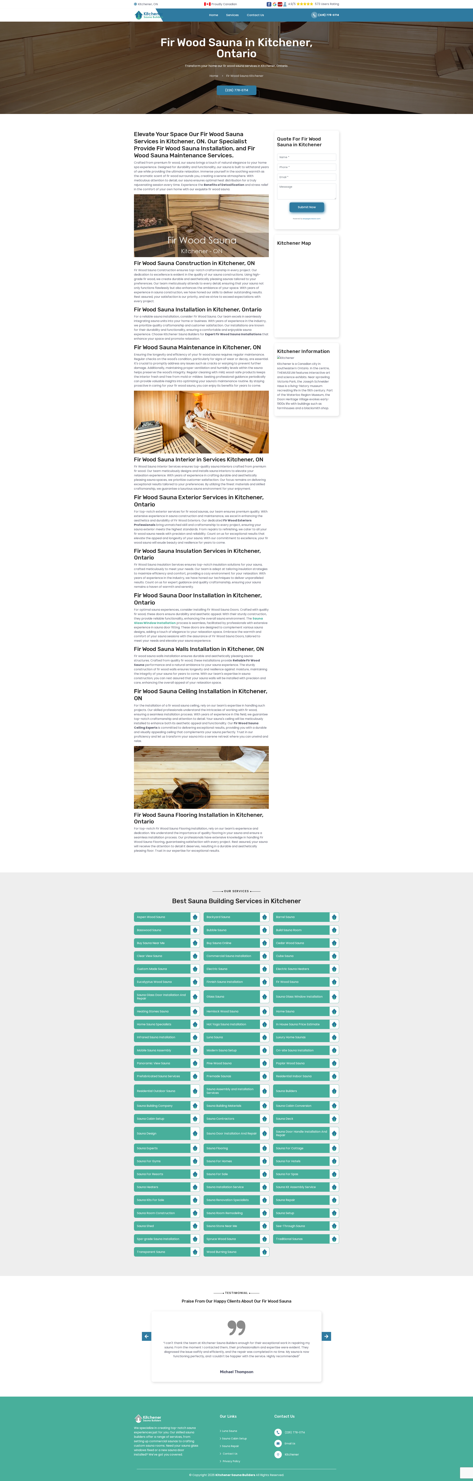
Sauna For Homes (219, 1161)
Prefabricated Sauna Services (158, 1076)
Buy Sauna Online (219, 943)
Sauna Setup (285, 1213)
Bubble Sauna (216, 930)
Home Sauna (285, 1011)
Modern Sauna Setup (222, 1050)
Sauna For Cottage (289, 1148)
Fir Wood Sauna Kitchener (244, 76)
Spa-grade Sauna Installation (158, 1239)
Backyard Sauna (218, 917)
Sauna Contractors (220, 1119)
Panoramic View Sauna (153, 1063)
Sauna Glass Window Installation (299, 996)
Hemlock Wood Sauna (222, 1011)
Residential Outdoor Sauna (156, 1091)
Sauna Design (146, 1133)
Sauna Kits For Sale (150, 1200)
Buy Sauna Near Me (151, 943)
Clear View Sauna (149, 956)
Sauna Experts (147, 1148)
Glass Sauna (215, 996)
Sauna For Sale (217, 1174)
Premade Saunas (219, 1076)
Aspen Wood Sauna (151, 917)
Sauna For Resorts (150, 1174)
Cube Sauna (284, 956)
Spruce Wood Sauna (221, 1239)
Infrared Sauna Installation (156, 1037)
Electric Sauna (217, 969)
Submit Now (307, 207)
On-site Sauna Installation (295, 1050)
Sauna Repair (285, 1200)
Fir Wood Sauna (287, 982)
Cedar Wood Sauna (290, 943)
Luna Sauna (215, 1037)
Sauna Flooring (217, 1148)
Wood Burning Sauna (221, 1252)
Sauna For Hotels (288, 1161)
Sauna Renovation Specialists (228, 1200)
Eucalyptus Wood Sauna (154, 982)
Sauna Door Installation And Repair (232, 1133)
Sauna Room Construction (156, 1213)
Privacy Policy (231, 1461)
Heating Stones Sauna (153, 1011)
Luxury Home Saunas (291, 1037)
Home (213, 15)
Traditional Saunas (289, 1239)
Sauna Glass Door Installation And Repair (161, 997)
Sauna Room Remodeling (225, 1213)
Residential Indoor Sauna (294, 1076)
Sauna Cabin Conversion (293, 1106)
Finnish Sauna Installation (225, 982)
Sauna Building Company (155, 1106)
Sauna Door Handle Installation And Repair (301, 1133)
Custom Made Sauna (152, 969)
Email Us (290, 1443)
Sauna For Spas (287, 1174)
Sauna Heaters (147, 1187)
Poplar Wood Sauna (290, 1063)
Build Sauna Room (289, 930)
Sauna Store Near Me (222, 1226)
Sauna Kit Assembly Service (296, 1187)
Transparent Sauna (151, 1252)
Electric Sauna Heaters (292, 969)
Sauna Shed (145, 1226)
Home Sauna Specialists (154, 1024)
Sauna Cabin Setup (150, 1119)
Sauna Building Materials (224, 1106)
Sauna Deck (284, 1119)
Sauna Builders (286, 1091)
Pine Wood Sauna (219, 1063)
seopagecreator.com (312, 219)
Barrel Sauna (285, 917)
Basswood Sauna (149, 930)
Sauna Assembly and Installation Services (230, 1091)
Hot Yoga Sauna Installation (226, 1024)
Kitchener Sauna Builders (235, 1475)
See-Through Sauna (290, 1226)
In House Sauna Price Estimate (298, 1024)
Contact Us (255, 15)
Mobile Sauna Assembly (154, 1050)
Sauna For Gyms (149, 1161)
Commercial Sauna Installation (229, 956)
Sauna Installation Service (225, 1187)
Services (232, 15)
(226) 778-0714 (328, 15)
